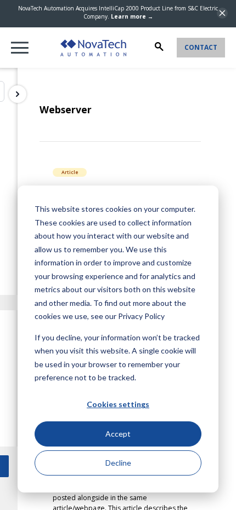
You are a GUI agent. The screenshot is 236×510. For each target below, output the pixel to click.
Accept (118, 433)
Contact (200, 47)
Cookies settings (118, 404)
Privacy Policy (141, 316)
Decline (118, 462)
